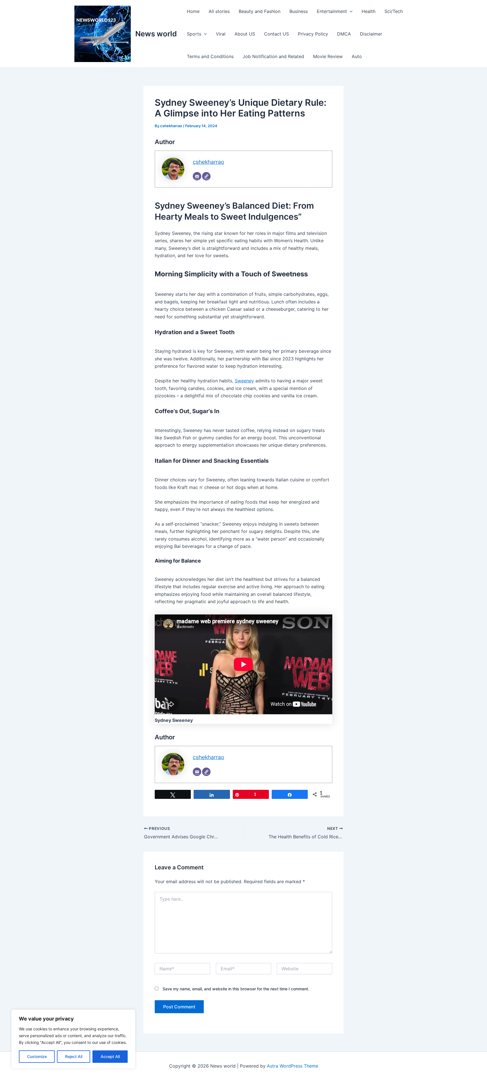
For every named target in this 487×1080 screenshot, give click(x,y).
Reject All (73, 1056)
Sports (194, 34)
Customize (37, 1056)
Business (298, 11)
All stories (219, 11)
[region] (73, 1039)
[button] (350, 11)
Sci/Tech (393, 11)
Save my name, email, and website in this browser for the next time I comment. (236, 988)
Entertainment (332, 11)
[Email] (197, 176)
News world (156, 33)
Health (368, 11)
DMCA (344, 34)
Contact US (276, 34)
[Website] (206, 176)
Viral (220, 34)
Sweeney (244, 380)
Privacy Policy (313, 34)
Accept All (110, 1056)
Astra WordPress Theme (292, 1066)
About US (244, 34)
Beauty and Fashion (259, 11)
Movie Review (328, 56)
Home (193, 11)
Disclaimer (371, 34)
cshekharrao (208, 161)
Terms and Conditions (210, 56)
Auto (357, 56)
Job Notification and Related (273, 56)
